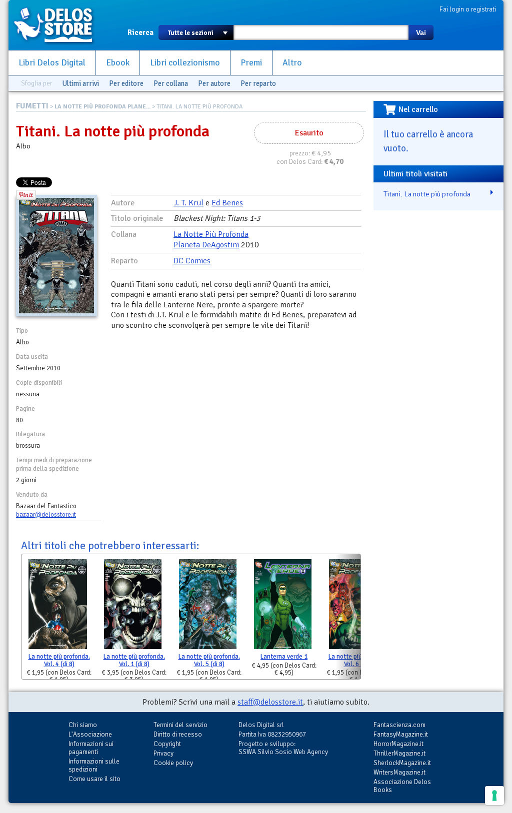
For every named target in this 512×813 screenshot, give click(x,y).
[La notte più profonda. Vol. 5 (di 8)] (208, 606)
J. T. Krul (189, 203)
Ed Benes (227, 203)
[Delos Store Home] (58, 25)
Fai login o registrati (468, 9)
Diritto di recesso (178, 734)
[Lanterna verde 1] (282, 606)
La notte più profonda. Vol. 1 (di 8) (134, 660)
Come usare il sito (94, 779)
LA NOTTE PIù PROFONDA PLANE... (102, 106)
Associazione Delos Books (402, 786)
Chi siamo (82, 725)
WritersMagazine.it (400, 772)
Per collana (171, 83)
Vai (421, 32)
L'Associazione (90, 734)
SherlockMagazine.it (402, 763)
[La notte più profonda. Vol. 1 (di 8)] (132, 606)
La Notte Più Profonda (211, 234)
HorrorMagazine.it (399, 744)
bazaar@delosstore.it (46, 515)
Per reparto (258, 83)
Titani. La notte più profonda (427, 193)
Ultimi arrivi (80, 83)
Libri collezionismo (185, 62)
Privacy (164, 753)
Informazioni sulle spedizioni (94, 765)
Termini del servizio (181, 725)
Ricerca (141, 32)
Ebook (118, 62)
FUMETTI (32, 106)
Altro (292, 62)
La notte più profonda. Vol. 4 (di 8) (59, 660)
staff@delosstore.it (270, 702)
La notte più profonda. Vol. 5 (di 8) (209, 660)
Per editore (126, 83)
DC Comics (192, 261)
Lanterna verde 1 (284, 656)
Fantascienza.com (400, 725)
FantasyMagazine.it (401, 734)
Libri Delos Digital (52, 62)
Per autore (214, 83)
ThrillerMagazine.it (400, 753)
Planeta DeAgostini (206, 245)
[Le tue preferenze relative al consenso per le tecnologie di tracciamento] (494, 795)
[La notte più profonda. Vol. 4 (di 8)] (58, 606)
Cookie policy (173, 763)
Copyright (167, 744)
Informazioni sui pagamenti (91, 748)
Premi (251, 62)
